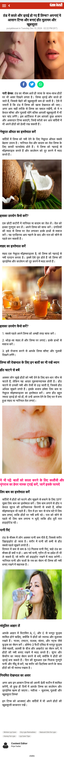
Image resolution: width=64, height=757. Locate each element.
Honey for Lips (9, 736)
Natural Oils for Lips (48, 732)
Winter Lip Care (10, 732)
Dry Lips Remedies (28, 732)
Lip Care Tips (24, 736)
